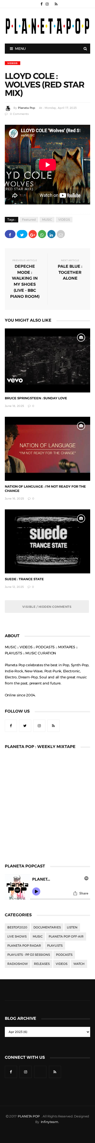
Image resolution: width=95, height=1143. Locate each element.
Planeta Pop (26, 108)
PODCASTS (64, 954)
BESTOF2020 (17, 927)
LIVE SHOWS (17, 936)
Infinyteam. (50, 1122)
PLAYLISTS (55, 945)
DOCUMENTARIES (47, 927)
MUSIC (47, 219)
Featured (29, 219)
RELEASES (42, 963)
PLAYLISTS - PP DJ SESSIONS (28, 954)
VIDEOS (12, 63)
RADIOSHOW (17, 963)
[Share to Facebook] (10, 234)
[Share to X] (22, 234)
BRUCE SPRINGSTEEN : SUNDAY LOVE (36, 398)
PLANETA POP (29, 1116)
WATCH (79, 963)
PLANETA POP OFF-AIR (66, 936)
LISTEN (72, 927)
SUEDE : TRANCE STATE (24, 579)
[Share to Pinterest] (61, 234)
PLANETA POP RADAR (24, 945)
